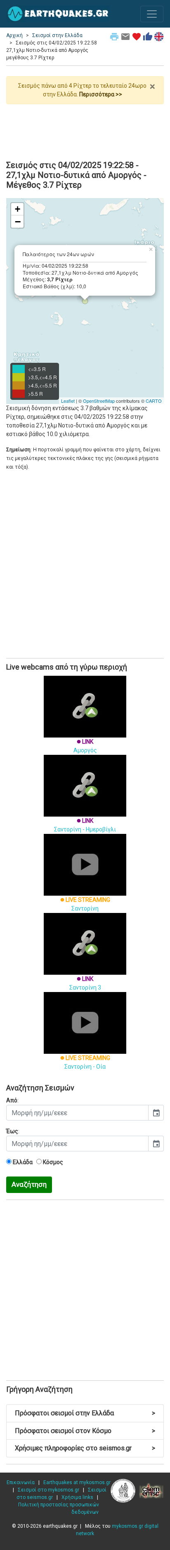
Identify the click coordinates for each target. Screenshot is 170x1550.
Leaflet (68, 400)
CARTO (154, 400)
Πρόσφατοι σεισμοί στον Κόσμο (85, 1431)
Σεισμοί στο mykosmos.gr (48, 1490)
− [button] (18, 221)
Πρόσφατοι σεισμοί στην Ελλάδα (85, 1413)
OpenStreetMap (99, 400)
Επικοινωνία (21, 1482)
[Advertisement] (85, 128)
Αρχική (14, 35)
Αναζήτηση (29, 1184)
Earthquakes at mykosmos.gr (77, 1482)
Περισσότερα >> (100, 94)
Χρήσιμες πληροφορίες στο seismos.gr (85, 1448)
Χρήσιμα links (77, 1497)
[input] (77, 1112)
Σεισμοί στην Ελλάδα (57, 35)
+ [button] (17, 209)
